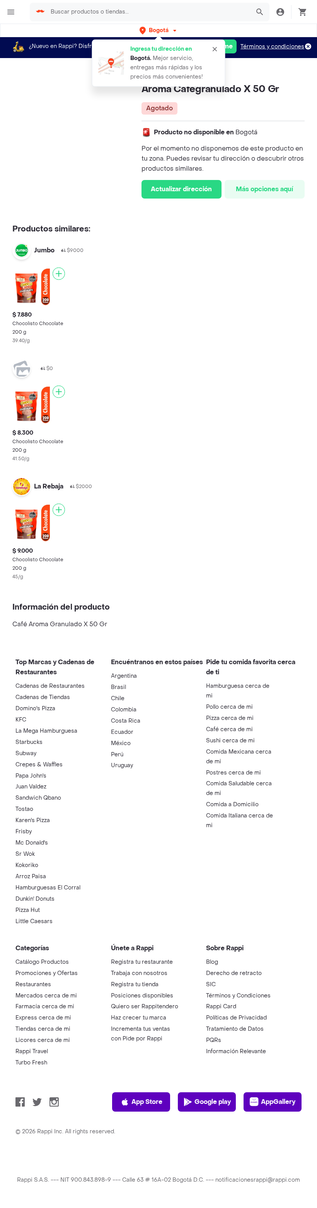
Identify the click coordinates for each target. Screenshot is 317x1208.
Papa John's (30, 776)
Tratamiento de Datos (235, 1029)
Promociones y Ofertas (46, 973)
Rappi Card (221, 1006)
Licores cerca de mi (42, 1040)
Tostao (24, 809)
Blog (212, 962)
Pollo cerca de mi (229, 707)
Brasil (118, 687)
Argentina (124, 676)
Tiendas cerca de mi (42, 1029)
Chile (117, 698)
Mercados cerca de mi (46, 995)
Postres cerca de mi (233, 772)
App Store (146, 1102)
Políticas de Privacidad (236, 1017)
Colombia (123, 709)
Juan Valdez (30, 786)
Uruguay (122, 765)
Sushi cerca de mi (230, 740)
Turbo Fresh (31, 1062)
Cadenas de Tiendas (42, 697)
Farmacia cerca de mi (44, 1006)
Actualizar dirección (181, 189)
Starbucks (29, 742)
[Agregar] (59, 273)
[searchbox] (148, 12)
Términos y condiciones (272, 46)
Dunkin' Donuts (35, 899)
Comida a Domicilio (232, 804)
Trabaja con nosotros (139, 973)
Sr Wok (25, 854)
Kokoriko (26, 865)
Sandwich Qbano (38, 798)
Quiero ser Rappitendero (144, 1006)
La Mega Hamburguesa (46, 731)
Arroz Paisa (30, 876)
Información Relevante (236, 1051)
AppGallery (278, 1102)
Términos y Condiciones (238, 995)
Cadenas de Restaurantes (50, 686)
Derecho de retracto (234, 973)
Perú (117, 754)
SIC (211, 984)
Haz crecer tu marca (138, 1017)
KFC (20, 719)
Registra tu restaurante (142, 962)
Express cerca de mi (43, 1017)
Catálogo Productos (42, 962)
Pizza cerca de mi (230, 718)
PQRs (213, 1040)
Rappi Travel (31, 1051)
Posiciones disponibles (142, 995)
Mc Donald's (31, 842)
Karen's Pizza (32, 820)
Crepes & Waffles (39, 764)
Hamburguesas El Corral (47, 887)
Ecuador (122, 732)
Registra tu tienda (134, 984)
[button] (158, 30)
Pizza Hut (27, 910)
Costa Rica (125, 721)
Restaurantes (33, 984)
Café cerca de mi (229, 729)
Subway (25, 753)
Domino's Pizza (35, 708)
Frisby (23, 831)
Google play (212, 1102)
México (121, 743)
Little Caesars (34, 921)
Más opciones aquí (264, 189)
